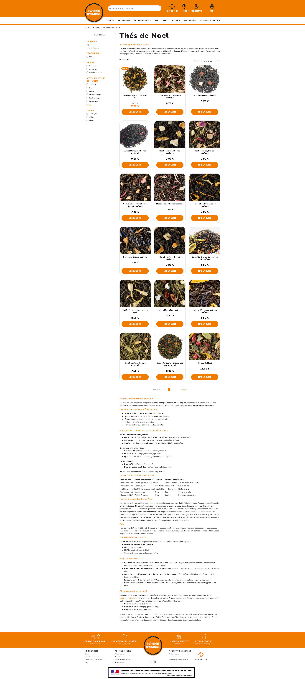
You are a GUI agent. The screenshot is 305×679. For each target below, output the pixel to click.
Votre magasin (119, 654)
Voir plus (89, 105)
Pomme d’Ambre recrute (122, 660)
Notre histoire (119, 657)
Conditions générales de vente (178, 660)
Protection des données (176, 657)
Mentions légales (174, 654)
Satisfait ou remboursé (92, 657)
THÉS (108, 27)
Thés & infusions (98, 27)
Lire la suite (135, 112)
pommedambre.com (128, 598)
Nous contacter (119, 663)
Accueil (88, 27)
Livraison (87, 654)
